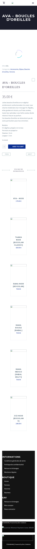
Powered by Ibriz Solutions (18, 523)
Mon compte (8, 505)
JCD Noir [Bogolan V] (18, 418)
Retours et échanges (11, 468)
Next (30, 154)
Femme (12, 72)
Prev (7, 154)
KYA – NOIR (18, 198)
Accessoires (14, 69)
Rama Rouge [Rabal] (18, 327)
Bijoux (21, 69)
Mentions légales (10, 472)
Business (7, 492)
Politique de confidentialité (14, 464)
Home (6, 481)
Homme (7, 489)
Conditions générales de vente (15, 461)
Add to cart (18, 147)
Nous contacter (9, 509)
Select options (17, 293)
